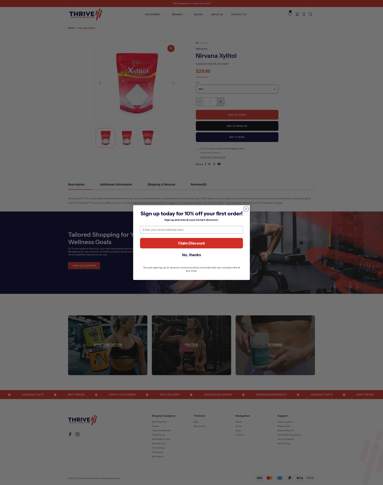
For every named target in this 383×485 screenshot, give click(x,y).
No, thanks (191, 255)
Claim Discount (191, 243)
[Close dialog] (246, 209)
